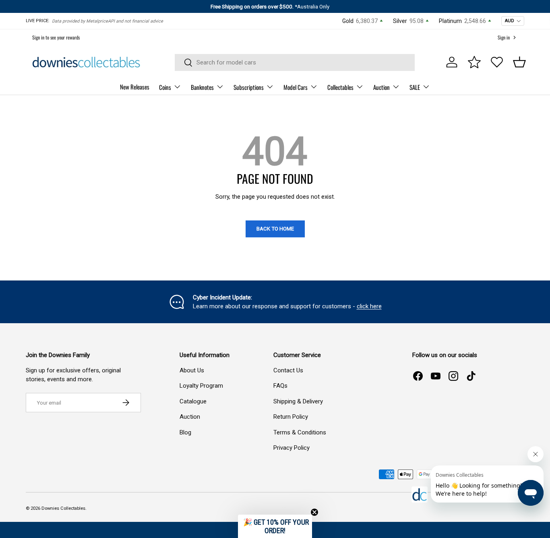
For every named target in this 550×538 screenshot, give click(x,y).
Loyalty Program (201, 385)
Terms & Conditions (299, 432)
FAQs (280, 385)
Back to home (275, 229)
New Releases (134, 86)
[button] (519, 62)
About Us (192, 370)
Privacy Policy (291, 447)
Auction (381, 87)
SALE (414, 87)
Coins (165, 87)
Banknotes (202, 87)
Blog (185, 432)
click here (369, 306)
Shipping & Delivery (298, 401)
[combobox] (295, 62)
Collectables (340, 87)
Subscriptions (249, 87)
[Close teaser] (314, 512)
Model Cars (295, 87)
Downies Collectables (63, 508)
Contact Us (288, 370)
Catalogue (193, 401)
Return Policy (290, 416)
